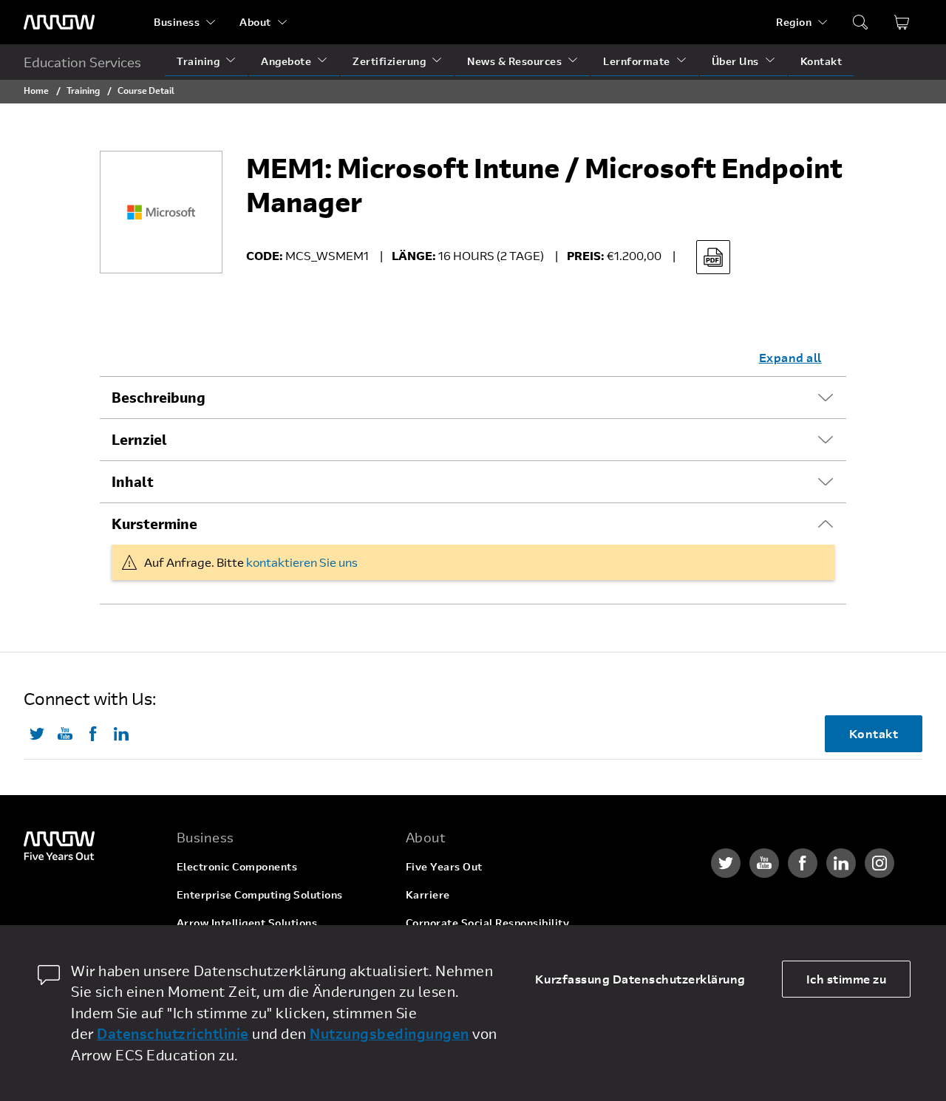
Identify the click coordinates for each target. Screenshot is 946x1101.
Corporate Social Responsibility (488, 923)
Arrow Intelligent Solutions (247, 923)
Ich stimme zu (846, 978)
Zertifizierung (389, 61)
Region (793, 22)
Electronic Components (237, 866)
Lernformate (636, 61)
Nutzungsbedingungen (389, 1033)
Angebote (286, 61)
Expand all (790, 357)
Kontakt (821, 61)
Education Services (82, 62)
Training (198, 61)
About (255, 22)
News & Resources (514, 61)
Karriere (428, 894)
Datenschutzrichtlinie (173, 1033)
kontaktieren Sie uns (302, 562)
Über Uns (735, 61)
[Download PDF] (713, 257)
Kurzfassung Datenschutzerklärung (640, 978)
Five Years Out (444, 866)
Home (36, 90)
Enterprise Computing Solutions (260, 894)
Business (177, 22)
